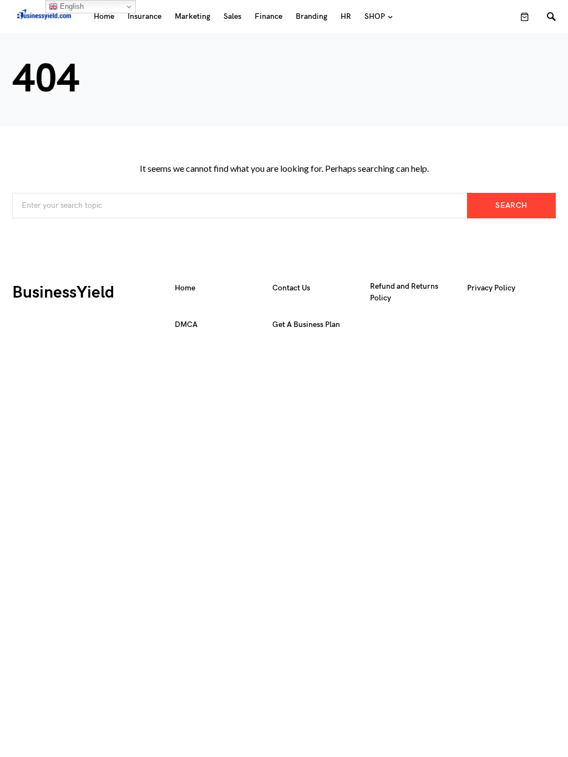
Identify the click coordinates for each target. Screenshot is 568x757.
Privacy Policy (491, 288)
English (71, 6)
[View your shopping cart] (524, 16)
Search (511, 205)
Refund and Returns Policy (404, 292)
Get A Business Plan (306, 324)
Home (185, 288)
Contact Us (291, 288)
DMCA (186, 324)
